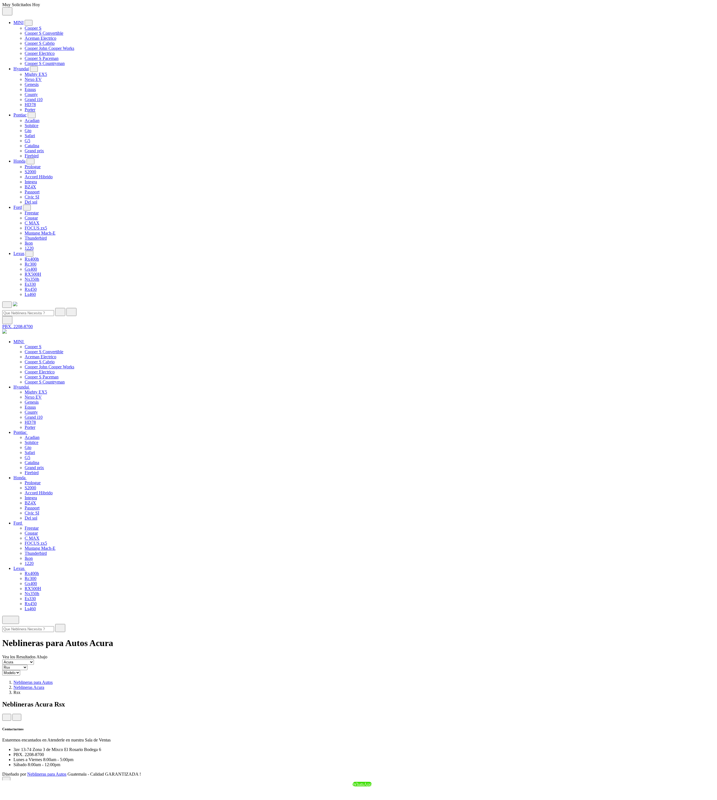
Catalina (32, 145)
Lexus (18, 253)
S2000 (30, 171)
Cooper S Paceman (42, 58)
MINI (18, 22)
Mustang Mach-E (40, 233)
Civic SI (32, 197)
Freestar (32, 212)
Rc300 (30, 264)
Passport (32, 192)
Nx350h (32, 279)
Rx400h (32, 259)
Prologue (33, 166)
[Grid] (6, 717)
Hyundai (21, 68)
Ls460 (30, 294)
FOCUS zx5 (36, 228)
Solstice (31, 125)
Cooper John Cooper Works (49, 48)
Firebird (32, 155)
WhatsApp (362, 784)
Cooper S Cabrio (40, 43)
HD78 (30, 104)
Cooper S (33, 28)
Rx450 (31, 289)
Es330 (30, 284)
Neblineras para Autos (33, 682)
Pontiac (20, 115)
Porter (30, 109)
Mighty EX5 (36, 74)
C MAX (32, 223)
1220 (29, 248)
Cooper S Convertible (44, 33)
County (31, 94)
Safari (30, 135)
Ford (17, 207)
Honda (19, 161)
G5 (27, 140)
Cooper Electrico (40, 53)
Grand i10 (34, 99)
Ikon (29, 243)
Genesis (32, 84)
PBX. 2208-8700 (17, 326)
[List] (16, 717)
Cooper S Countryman (45, 63)
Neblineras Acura (28, 687)
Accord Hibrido (39, 176)
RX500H (33, 274)
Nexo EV (33, 79)
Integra (31, 181)
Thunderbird (36, 238)
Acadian (32, 120)
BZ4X (30, 186)
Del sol (31, 202)
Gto (28, 130)
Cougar (31, 218)
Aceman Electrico (40, 38)
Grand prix (34, 150)
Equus (30, 89)
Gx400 (31, 269)
